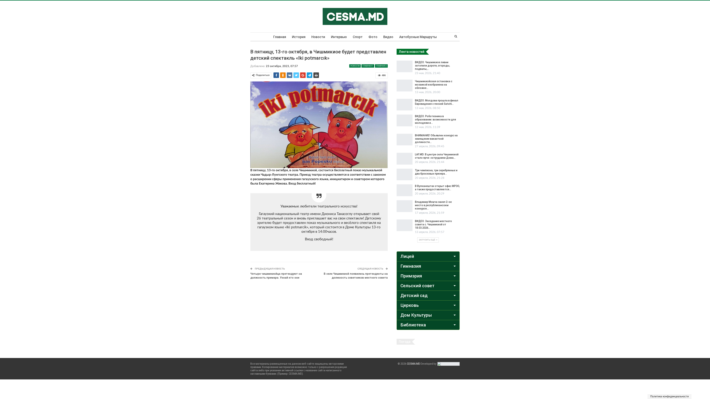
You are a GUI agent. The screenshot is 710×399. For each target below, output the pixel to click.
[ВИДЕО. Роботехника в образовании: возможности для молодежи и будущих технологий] (405, 120)
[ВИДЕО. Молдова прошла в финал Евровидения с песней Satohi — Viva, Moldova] (405, 105)
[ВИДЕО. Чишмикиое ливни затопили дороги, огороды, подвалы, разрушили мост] (405, 66)
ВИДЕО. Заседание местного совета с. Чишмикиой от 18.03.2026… (433, 224)
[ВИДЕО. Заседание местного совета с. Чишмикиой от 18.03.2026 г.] (405, 225)
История (298, 37)
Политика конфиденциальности (669, 396)
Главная (279, 37)
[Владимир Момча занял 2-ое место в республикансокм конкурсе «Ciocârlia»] (405, 206)
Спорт (358, 37)
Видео (388, 37)
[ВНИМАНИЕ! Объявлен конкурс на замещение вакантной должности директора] (405, 140)
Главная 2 (381, 66)
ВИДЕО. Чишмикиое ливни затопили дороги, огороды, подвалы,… (432, 65)
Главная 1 (368, 66)
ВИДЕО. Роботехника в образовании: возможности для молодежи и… (435, 119)
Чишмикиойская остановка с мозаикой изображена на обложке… (433, 84)
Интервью (339, 37)
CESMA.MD (413, 363)
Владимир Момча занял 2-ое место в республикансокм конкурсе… (433, 205)
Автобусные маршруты (418, 37)
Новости (318, 37)
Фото (372, 37)
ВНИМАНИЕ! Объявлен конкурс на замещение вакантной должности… (436, 139)
